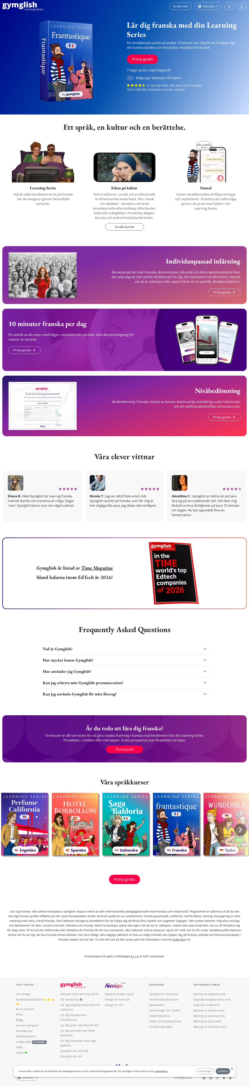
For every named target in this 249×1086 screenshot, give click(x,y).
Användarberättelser (29, 999)
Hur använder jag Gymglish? (67, 671)
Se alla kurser (124, 227)
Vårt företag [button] (25, 984)
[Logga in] (242, 6)
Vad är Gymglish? (58, 648)
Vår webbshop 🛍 (71, 999)
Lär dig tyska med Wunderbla (79, 1025)
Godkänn (223, 1071)
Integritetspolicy (159, 1016)
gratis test (179, 939)
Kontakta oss (24, 1031)
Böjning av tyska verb (207, 1021)
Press (19, 1014)
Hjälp (19, 1047)
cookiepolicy (160, 1071)
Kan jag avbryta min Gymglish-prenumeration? (83, 682)
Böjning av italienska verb (210, 1027)
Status (20, 1052)
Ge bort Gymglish (27, 1025)
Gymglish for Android (74, 1051)
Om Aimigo (23, 994)
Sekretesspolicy (26, 1036)
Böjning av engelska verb (209, 994)
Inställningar (205, 1071)
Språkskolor (156, 1005)
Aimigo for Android (117, 999)
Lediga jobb (23, 1042)
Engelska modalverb (206, 1005)
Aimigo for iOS (114, 1005)
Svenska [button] (208, 6)
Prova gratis (142, 59)
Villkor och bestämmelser (165, 1021)
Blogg (19, 1020)
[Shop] (229, 6)
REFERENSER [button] (156, 984)
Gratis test (180, 6)
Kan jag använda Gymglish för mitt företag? (80, 694)
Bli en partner (25, 1009)
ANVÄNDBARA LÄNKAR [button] (206, 984)
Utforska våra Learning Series (79, 994)
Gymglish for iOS (71, 1056)
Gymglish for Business (163, 994)
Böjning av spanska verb (209, 1016)
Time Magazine (97, 568)
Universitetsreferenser (163, 999)
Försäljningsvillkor (161, 1027)
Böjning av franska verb (208, 1010)
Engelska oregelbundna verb (212, 999)
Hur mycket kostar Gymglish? (68, 660)
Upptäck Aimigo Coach (119, 994)
